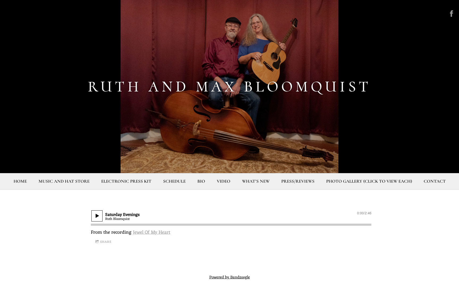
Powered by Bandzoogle (229, 277)
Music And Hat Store (64, 181)
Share (106, 242)
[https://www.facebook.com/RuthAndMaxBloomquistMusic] (451, 13)
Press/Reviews (297, 181)
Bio (201, 181)
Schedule (174, 181)
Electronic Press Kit (126, 181)
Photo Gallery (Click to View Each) (369, 181)
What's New (256, 181)
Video (223, 181)
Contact (435, 181)
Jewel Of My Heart (151, 232)
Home (20, 181)
